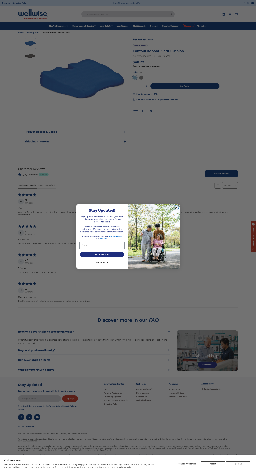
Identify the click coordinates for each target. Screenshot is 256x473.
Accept (213, 464)
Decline (238, 464)
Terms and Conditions (115, 236)
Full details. (105, 221)
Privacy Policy (126, 467)
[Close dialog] (176, 207)
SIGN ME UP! (102, 254)
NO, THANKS (102, 262)
